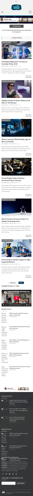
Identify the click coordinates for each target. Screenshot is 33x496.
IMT (13, 66)
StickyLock (9, 493)
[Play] (3, 305)
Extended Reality (7, 240)
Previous (13, 283)
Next (21, 283)
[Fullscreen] (29, 305)
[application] (16, 298)
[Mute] (27, 305)
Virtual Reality (6, 159)
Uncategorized (6, 42)
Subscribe (20, 483)
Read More (28, 76)
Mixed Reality (6, 120)
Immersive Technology (8, 81)
